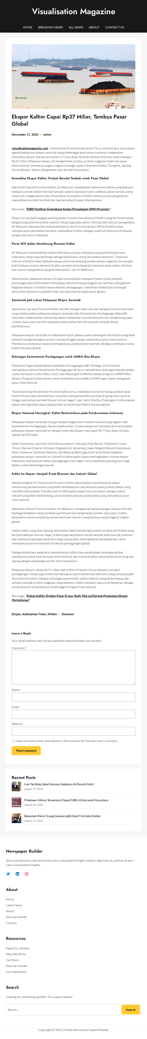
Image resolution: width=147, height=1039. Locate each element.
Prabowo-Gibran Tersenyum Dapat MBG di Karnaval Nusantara (66, 800)
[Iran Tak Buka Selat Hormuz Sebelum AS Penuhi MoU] (16, 787)
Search (131, 1009)
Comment (19, 648)
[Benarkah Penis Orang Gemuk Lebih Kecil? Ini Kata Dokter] (16, 818)
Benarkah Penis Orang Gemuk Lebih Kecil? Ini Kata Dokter (62, 816)
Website (17, 723)
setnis (47, 134)
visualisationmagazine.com (30, 148)
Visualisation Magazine (73, 11)
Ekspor (16, 614)
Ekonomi (68, 614)
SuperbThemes (99, 1030)
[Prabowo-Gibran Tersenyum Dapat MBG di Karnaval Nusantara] (16, 803)
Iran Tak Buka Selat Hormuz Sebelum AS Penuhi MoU (59, 784)
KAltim (52, 614)
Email (16, 707)
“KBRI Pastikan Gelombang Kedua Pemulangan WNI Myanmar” (67, 209)
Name (16, 690)
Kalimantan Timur (34, 614)
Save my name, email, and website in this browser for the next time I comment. (67, 741)
